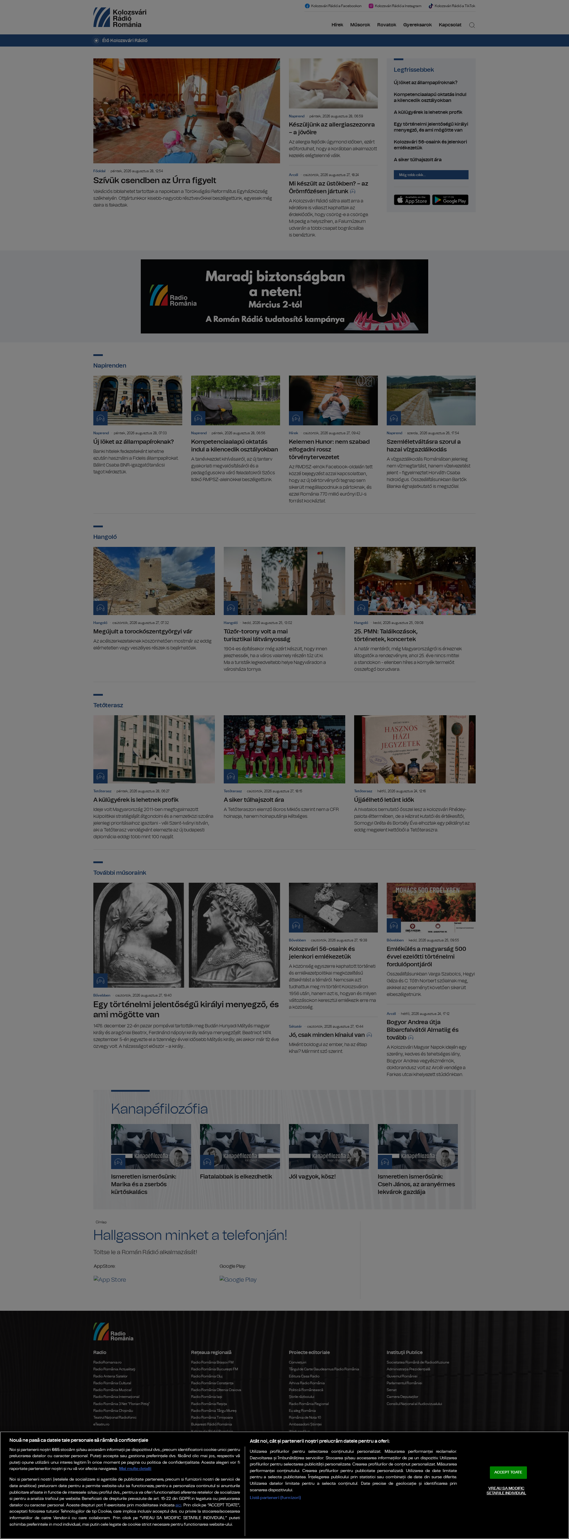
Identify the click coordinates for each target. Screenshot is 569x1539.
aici (178, 1505)
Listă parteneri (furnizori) (275, 1497)
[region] (284, 1485)
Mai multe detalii (135, 1468)
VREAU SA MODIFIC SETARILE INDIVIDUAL (506, 1491)
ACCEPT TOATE (508, 1472)
